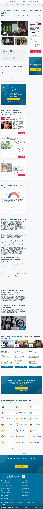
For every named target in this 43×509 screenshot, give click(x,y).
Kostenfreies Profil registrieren (26, 495)
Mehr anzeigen (12, 179)
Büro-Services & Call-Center (36, 348)
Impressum (20, 507)
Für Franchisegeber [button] (33, 1)
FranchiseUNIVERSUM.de (38, 502)
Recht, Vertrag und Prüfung (25, 488)
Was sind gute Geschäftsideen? (5, 492)
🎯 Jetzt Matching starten (35, 70)
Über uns (16, 507)
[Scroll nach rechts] (42, 5)
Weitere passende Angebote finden (35, 52)
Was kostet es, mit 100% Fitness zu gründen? (10, 57)
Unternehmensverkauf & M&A (9, 348)
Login (40, 1)
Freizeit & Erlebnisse (23, 348)
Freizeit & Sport (17, 348)
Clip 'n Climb (17, 351)
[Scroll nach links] (7, 5)
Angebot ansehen (7, 366)
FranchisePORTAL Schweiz (22, 502)
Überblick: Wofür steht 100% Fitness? (9, 53)
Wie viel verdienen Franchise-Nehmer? (6, 488)
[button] (37, 1)
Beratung (2, 348)
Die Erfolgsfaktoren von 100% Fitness (9, 58)
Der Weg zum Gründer (25, 482)
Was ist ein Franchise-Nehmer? (5, 495)
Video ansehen (22, 328)
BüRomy (30, 351)
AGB (27, 507)
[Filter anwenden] (16, 2)
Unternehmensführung (25, 485)
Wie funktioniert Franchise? (5, 482)
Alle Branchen (11, 1)
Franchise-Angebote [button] (25, 1)
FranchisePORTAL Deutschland (13, 502)
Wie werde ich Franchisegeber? (26, 492)
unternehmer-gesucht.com (30, 502)
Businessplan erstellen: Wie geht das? (6, 498)
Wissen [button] (30, 1)
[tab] (7, 40)
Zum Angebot (21, 133)
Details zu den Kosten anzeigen (13, 211)
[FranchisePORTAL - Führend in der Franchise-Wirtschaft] (2, 1)
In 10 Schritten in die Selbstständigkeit (6, 485)
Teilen (40, 19)
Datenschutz (24, 507)
